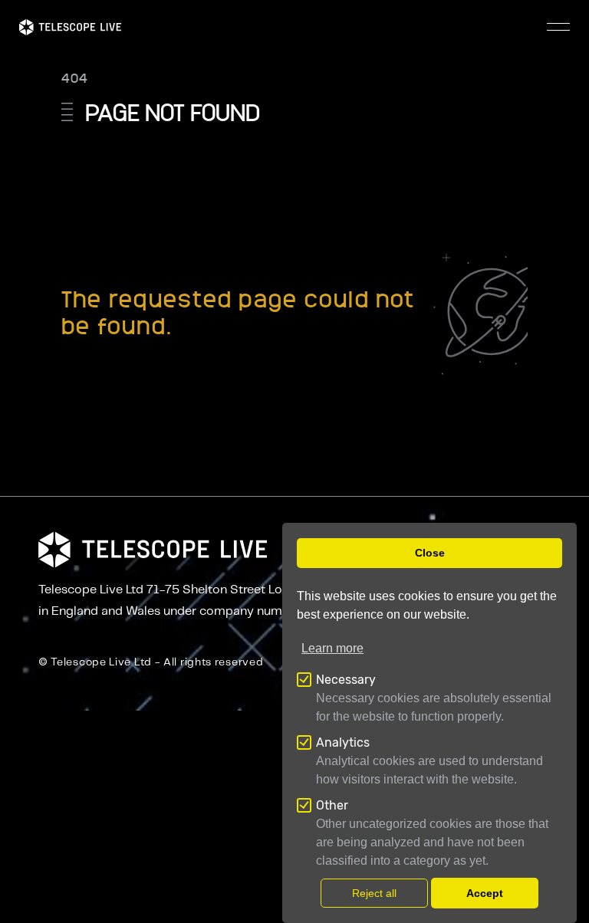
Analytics (343, 742)
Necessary (346, 679)
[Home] (70, 27)
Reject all (374, 893)
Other (332, 805)
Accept (484, 893)
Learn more (332, 648)
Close (430, 553)
